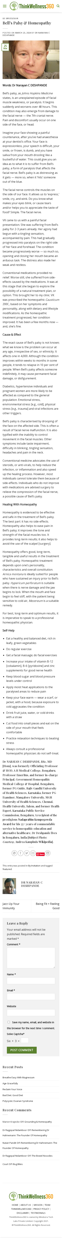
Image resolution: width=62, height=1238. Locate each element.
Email (11, 990)
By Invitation (10, 18)
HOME (15, 1204)
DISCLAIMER (23, 1213)
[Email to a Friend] (33, 853)
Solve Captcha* (15, 1034)
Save (42, 854)
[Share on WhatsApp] (14, 853)
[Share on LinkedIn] (47, 853)
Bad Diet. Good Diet (13, 1095)
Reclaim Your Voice (12, 1089)
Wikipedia (45, 842)
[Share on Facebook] (20, 853)
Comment (13, 944)
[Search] (58, 6)
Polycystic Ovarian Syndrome (18, 1101)
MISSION (38, 1204)
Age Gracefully (10, 1083)
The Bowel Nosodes (42, 1155)
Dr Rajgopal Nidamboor (15, 1130)
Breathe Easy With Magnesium (18, 1077)
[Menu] (5, 6)
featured (7, 869)
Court (5, 1164)
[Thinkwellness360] (31, 6)
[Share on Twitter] (27, 853)
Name (11, 974)
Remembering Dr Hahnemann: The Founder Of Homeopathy (26, 1133)
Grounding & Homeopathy (38, 1121)
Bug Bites (18, 1164)
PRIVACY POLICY (41, 1208)
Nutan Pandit (9, 1143)
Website (11, 1006)
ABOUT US (25, 1204)
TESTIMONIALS (38, 1213)
